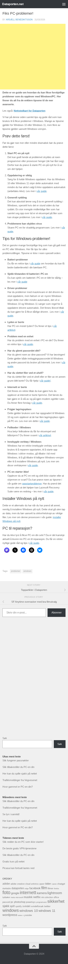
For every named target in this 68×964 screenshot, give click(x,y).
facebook (35, 888)
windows (27, 571)
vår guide (42, 191)
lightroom (54, 893)
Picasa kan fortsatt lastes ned (18, 868)
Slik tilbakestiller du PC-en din (18, 767)
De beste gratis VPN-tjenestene (19, 848)
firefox (56, 888)
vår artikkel (45, 435)
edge (27, 888)
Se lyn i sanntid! (10, 814)
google (15, 893)
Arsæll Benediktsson (19, 19)
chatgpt (61, 883)
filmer (50, 888)
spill (12, 906)
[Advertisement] (34, 679)
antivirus (35, 884)
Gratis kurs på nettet (13, 861)
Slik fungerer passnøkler (15, 760)
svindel (26, 906)
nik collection (47, 897)
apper (42, 884)
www (20, 915)
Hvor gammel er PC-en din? (17, 786)
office (56, 897)
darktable (6, 888)
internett (28, 892)
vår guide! (45, 380)
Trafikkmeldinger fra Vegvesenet (19, 780)
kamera (42, 893)
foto (6, 892)
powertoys (31, 902)
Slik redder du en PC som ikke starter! (23, 841)
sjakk (5, 906)
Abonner (56, 612)
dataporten (18, 888)
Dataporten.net (12, 4)
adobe (6, 883)
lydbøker (6, 897)
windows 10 (28, 910)
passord (6, 902)
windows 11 (47, 910)
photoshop (19, 902)
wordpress (9, 915)
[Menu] (64, 4)
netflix (37, 897)
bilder (48, 883)
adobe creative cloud (20, 884)
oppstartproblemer (32, 483)
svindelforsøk (37, 906)
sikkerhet (55, 901)
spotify (18, 906)
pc (12, 901)
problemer (15, 571)
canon (54, 884)
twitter (47, 906)
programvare (41, 902)
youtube (28, 915)
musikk (28, 897)
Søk (4, 738)
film (44, 888)
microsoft (19, 897)
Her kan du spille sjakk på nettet (19, 773)
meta (13, 897)
